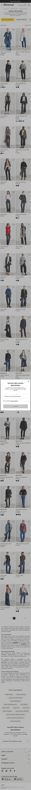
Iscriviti (15, 406)
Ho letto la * (11, 401)
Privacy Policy (14, 401)
